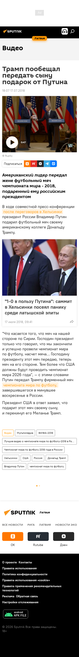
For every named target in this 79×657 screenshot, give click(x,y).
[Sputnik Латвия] (13, 33)
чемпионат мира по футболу (47, 466)
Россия (38, 458)
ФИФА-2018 (45, 432)
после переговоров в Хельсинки (32, 211)
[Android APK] (16, 615)
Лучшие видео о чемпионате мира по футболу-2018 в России (40, 441)
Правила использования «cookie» (26, 580)
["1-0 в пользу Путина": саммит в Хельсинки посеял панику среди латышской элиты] (39, 267)
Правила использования (19, 568)
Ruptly (9, 155)
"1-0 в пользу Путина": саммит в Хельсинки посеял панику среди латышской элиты (38, 307)
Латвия (45, 525)
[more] (71, 321)
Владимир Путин (14, 466)
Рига (31, 525)
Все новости (12, 525)
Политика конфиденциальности (24, 574)
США (26, 458)
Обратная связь (27, 596)
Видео (8, 432)
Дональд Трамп (57, 458)
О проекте (9, 562)
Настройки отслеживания (20, 602)
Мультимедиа (25, 432)
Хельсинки (10, 458)
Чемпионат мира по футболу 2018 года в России (33, 449)
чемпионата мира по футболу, (30, 385)
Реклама (8, 596)
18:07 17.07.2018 (13, 91)
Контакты (25, 562)
